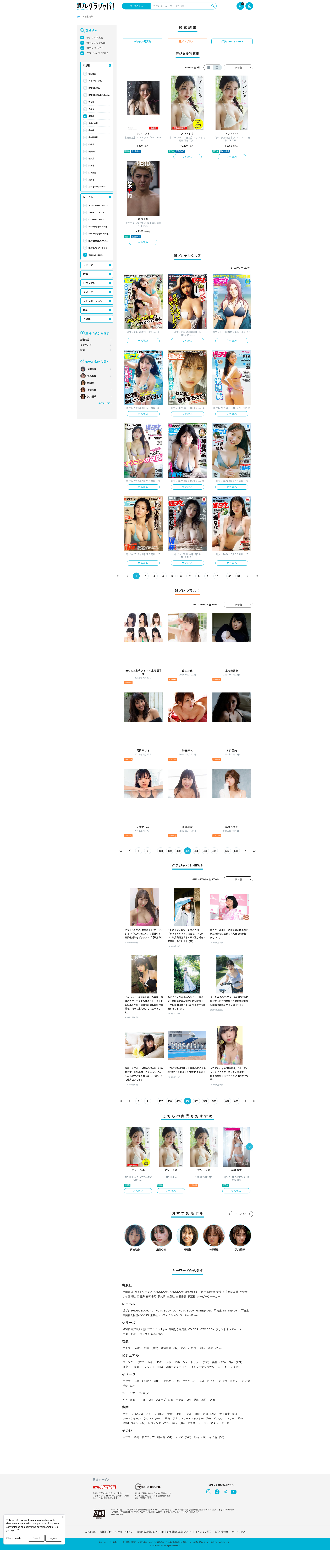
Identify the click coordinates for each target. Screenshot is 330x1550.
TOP (79, 17)
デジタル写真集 (94, 37)
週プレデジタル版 (96, 42)
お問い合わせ (221, 1532)
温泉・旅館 (205, 1399)
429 (170, 851)
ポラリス (145, 1333)
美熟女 (172, 1380)
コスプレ (133, 1348)
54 (238, 576)
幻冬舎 (91, 109)
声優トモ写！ (130, 1333)
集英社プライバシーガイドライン (116, 1532)
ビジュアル (89, 283)
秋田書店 (92, 74)
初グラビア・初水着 (158, 1437)
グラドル (133, 1413)
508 (236, 851)
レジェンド (159, 1423)
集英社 (91, 116)
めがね (190, 1348)
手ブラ (131, 1437)
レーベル (88, 197)
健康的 (131, 1366)
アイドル (156, 1413)
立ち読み (187, 156)
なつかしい (194, 1380)
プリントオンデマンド (228, 1329)
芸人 (179, 1423)
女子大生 (228, 1413)
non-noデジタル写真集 (98, 234)
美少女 (131, 1380)
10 (216, 576)
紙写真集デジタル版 (134, 1329)
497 (161, 1101)
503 (214, 1101)
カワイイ (217, 1380)
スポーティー (178, 1366)
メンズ (184, 1437)
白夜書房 (92, 173)
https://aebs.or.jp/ (118, 1514)
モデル (193, 1413)
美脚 (219, 1362)
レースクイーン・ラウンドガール (147, 1418)
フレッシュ (153, 1366)
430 (179, 851)
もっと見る (241, 1214)
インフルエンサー (229, 1418)
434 (214, 851)
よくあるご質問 (203, 1532)
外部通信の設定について (179, 1532)
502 (205, 1101)
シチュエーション (92, 301)
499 (179, 1101)
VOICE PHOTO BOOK (201, 1329)
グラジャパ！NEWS (97, 53)
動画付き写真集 (178, 1329)
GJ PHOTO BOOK (97, 220)
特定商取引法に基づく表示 (150, 1532)
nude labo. (157, 1333)
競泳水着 (170, 1348)
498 (170, 1101)
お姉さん (152, 1380)
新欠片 (91, 158)
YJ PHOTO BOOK (96, 212)
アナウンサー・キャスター (192, 1418)
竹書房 (91, 144)
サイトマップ (238, 1532)
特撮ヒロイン (135, 1423)
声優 (210, 1413)
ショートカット (197, 1362)
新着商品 (84, 339)
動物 (201, 1437)
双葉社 (91, 180)
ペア (129, 1399)
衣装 (85, 274)
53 (229, 576)
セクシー (240, 1380)
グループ (165, 1399)
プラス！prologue (157, 1329)
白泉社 (91, 166)
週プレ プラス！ (95, 48)
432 (196, 851)
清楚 (130, 1385)
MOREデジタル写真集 (98, 227)
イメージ (88, 292)
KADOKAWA (94, 88)
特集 (82, 350)
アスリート (198, 1423)
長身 (236, 1362)
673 (236, 1101)
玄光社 (91, 102)
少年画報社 (93, 137)
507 (227, 851)
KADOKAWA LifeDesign (99, 95)
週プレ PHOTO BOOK (98, 205)
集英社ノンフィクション (99, 248)
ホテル (184, 1399)
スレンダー (135, 1362)
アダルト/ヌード (219, 1423)
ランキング (86, 344)
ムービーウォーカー (97, 187)
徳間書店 (92, 151)
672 (227, 1101)
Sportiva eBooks (96, 255)
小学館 (91, 130)
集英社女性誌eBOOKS (98, 241)
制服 (152, 1348)
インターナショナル (207, 1366)
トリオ (146, 1399)
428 (161, 851)
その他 (86, 319)
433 (205, 851)
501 (196, 1101)
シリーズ (88, 265)
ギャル (232, 1366)
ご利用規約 (90, 1532)
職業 (85, 310)
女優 (175, 1413)
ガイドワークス (95, 81)
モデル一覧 (104, 403)
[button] (249, 1147)
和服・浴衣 (211, 1348)
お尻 (173, 1362)
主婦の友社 (93, 123)
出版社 (86, 65)
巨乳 (156, 1362)
